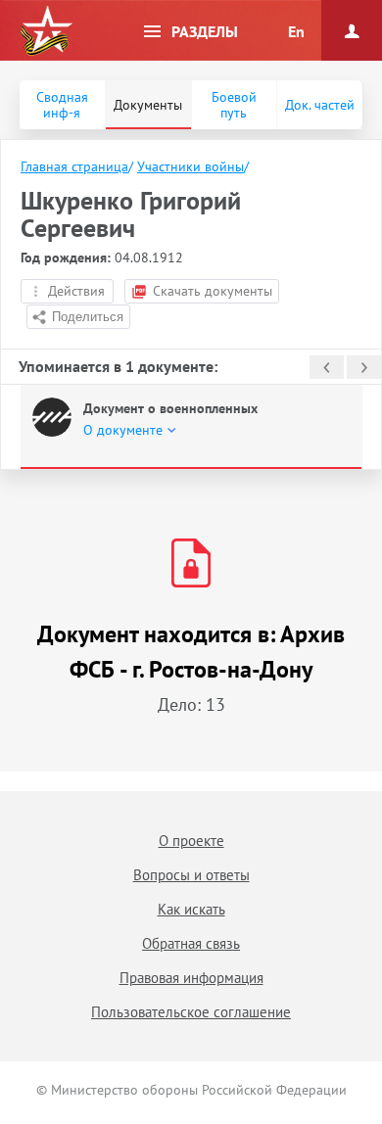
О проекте (191, 840)
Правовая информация (191, 977)
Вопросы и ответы (191, 875)
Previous (327, 367)
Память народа (46, 31)
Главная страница (74, 166)
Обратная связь (191, 943)
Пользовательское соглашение (191, 1012)
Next (364, 367)
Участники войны (190, 166)
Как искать (191, 909)
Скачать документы (212, 291)
